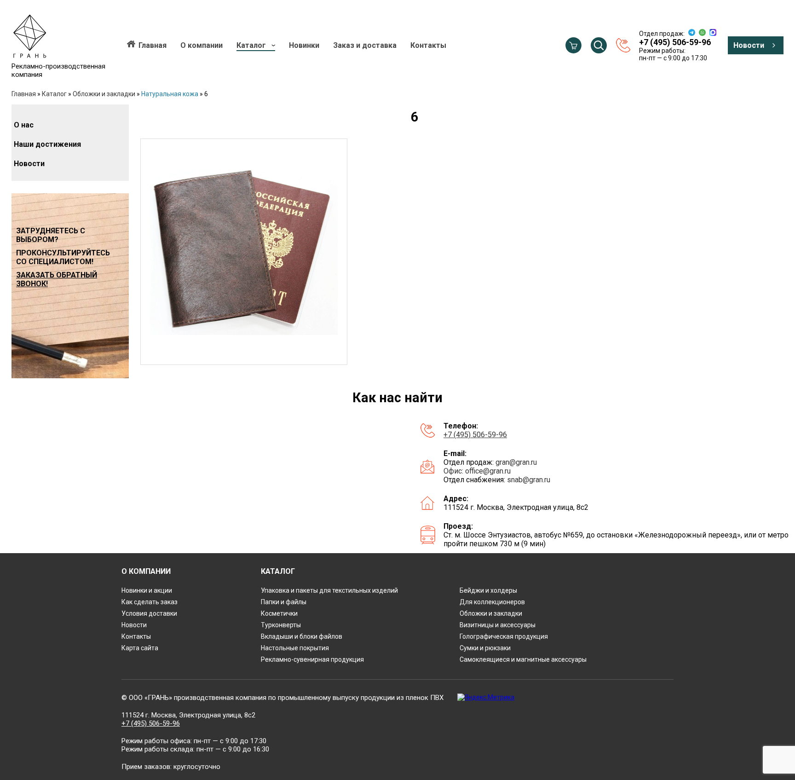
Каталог (251, 45)
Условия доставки (149, 613)
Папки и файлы (283, 602)
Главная (152, 45)
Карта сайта (139, 648)
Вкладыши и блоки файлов (301, 636)
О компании (201, 45)
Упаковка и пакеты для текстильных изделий (329, 590)
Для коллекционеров (492, 602)
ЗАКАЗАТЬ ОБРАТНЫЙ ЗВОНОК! (56, 279)
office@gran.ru (488, 471)
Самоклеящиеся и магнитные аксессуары (523, 659)
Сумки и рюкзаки (485, 648)
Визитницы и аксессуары (498, 625)
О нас (24, 125)
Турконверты (281, 625)
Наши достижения (47, 144)
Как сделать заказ (149, 602)
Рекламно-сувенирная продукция (312, 659)
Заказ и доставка (365, 45)
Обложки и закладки (104, 94)
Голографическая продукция (504, 636)
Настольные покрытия (295, 648)
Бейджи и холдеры (488, 590)
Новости (748, 45)
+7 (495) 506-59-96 (475, 434)
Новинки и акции (146, 590)
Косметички (279, 613)
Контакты (428, 45)
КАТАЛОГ (278, 571)
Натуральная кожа (169, 94)
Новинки (304, 45)
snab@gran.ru (528, 479)
